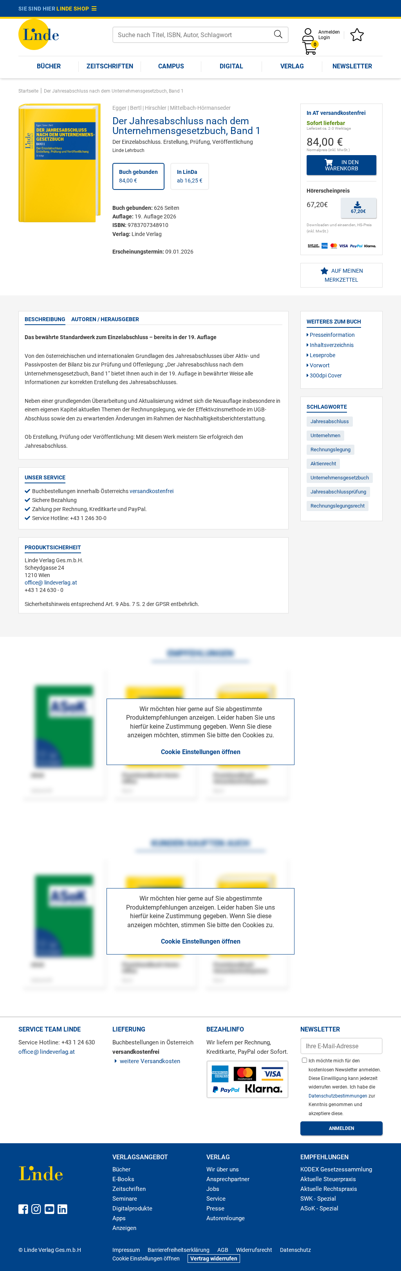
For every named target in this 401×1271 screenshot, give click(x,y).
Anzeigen (124, 1228)
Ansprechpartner (227, 1179)
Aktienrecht (323, 464)
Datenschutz (295, 1250)
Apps (119, 1218)
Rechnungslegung (330, 449)
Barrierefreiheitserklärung (179, 1250)
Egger (119, 108)
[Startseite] (38, 34)
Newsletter (352, 66)
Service (216, 1198)
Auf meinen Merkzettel (344, 275)
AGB (222, 1250)
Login (324, 37)
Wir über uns (222, 1169)
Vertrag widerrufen (213, 1258)
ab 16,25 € (189, 176)
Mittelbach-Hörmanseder (200, 108)
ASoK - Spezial (319, 1208)
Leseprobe (322, 355)
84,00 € (138, 176)
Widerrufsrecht (254, 1250)
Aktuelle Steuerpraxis (328, 1179)
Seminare (124, 1198)
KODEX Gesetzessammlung (336, 1169)
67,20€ (358, 211)
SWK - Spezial (318, 1198)
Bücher (49, 66)
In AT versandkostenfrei (336, 113)
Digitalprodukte (132, 1208)
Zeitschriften (110, 66)
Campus (171, 66)
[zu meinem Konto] (309, 37)
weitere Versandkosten (150, 1061)
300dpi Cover (325, 375)
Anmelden (329, 32)
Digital (231, 66)
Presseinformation (332, 335)
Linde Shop (74, 8)
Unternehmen (325, 435)
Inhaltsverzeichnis (331, 345)
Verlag (292, 66)
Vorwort (319, 365)
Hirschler (155, 108)
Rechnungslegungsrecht (338, 506)
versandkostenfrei (151, 491)
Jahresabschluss (330, 421)
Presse (215, 1208)
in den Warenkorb (342, 165)
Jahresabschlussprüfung (338, 492)
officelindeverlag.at (51, 582)
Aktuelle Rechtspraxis (328, 1188)
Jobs (212, 1188)
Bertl (135, 108)
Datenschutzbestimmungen (338, 1096)
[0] (310, 51)
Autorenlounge (225, 1218)
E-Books (123, 1179)
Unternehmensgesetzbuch (340, 478)
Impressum (126, 1250)
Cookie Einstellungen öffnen (200, 752)
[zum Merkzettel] (358, 37)
